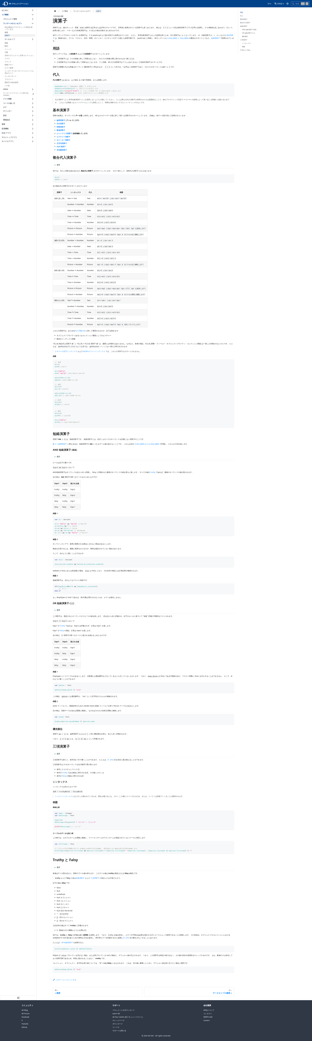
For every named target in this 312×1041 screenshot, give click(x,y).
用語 (241, 12)
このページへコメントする (66, 980)
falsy (62, 630)
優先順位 (245, 36)
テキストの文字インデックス (66, 351)
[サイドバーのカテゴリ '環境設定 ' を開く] (32, 120)
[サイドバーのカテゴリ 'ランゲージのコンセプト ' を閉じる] (32, 23)
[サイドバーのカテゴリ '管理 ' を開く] (32, 124)
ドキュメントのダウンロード (123, 1010)
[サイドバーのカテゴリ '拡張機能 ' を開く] (32, 129)
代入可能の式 (80, 331)
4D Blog (25, 1010)
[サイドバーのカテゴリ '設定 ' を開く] (32, 115)
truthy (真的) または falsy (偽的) (147, 444)
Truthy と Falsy (245, 50)
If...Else (111, 760)
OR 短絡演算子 (67, 942)
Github (24, 1027)
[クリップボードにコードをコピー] (231, 86)
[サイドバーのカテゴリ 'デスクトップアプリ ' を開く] (32, 137)
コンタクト (207, 1013)
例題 (243, 47)
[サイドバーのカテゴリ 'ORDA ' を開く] (32, 89)
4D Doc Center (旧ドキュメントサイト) (127, 1017)
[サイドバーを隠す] (18, 997)
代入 (241, 16)
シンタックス (246, 43)
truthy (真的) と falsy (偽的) (178, 38)
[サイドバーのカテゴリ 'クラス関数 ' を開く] (32, 99)
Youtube (25, 1024)
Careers (206, 1020)
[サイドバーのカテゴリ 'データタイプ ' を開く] (32, 39)
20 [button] (269, 3)
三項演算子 (95, 878)
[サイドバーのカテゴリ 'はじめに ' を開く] (32, 10)
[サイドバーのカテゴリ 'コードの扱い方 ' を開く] (32, 103)
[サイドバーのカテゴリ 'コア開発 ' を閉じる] (32, 15)
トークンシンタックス (63, 796)
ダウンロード (117, 1024)
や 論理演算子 (60, 444)
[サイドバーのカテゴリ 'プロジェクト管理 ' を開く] (32, 19)
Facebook (25, 1017)
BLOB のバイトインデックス (94, 351)
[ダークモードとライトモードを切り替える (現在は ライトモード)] (287, 4)
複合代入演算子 (245, 23)
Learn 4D (116, 1013)
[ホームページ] (55, 11)
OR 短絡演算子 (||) (248, 33)
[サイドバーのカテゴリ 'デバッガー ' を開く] (32, 111)
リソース (115, 1027)
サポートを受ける (119, 1030)
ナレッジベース (118, 1020)
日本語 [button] (279, 3)
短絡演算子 (215, 38)
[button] (18, 107)
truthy (152, 472)
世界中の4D (207, 1017)
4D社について (208, 1010)
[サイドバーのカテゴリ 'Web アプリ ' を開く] (32, 133)
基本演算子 (243, 19)
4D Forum (25, 1013)
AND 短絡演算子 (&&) (249, 30)
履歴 (58, 165)
